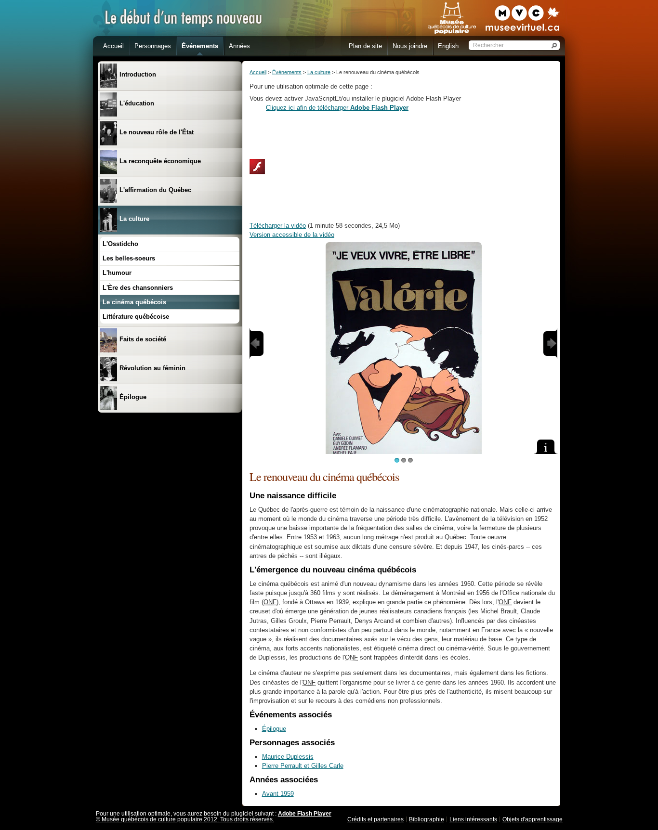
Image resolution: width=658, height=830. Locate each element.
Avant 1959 (278, 793)
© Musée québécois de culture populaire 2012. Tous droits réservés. (185, 819)
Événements (287, 72)
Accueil (258, 72)
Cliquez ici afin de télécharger (337, 107)
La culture (318, 72)
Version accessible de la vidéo (292, 234)
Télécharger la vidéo (278, 225)
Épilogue (274, 728)
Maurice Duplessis (288, 756)
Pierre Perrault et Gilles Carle (302, 765)
